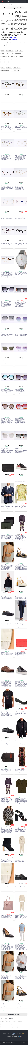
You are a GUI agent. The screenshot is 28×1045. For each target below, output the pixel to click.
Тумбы (24, 59)
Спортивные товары (15, 70)
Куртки (2, 50)
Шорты (9, 59)
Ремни (17, 56)
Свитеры (14, 59)
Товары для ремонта (5, 70)
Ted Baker (14, 39)
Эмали (6, 61)
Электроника (8, 67)
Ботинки (2, 53)
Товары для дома (16, 67)
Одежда (2, 67)
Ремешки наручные (5, 56)
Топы (7, 53)
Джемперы (3, 59)
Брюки (21, 50)
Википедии (13, 37)
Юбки (12, 53)
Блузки (21, 56)
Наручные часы (18, 53)
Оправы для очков (9, 50)
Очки (2, 61)
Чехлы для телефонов (14, 61)
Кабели (12, 56)
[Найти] (8, 1)
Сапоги (19, 59)
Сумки (16, 50)
